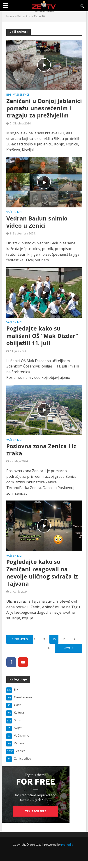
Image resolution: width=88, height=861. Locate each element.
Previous (21, 639)
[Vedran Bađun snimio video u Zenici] (44, 181)
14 (49, 648)
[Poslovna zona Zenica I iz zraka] (44, 409)
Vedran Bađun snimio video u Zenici (36, 222)
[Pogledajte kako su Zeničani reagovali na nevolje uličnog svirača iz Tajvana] (44, 525)
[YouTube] (23, 662)
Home (10, 16)
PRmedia (67, 845)
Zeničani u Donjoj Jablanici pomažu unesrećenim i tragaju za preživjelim (44, 108)
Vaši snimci (24, 16)
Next (67, 648)
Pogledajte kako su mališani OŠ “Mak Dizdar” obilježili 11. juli (42, 336)
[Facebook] (11, 662)
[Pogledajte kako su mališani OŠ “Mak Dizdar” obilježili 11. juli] (44, 292)
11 (63, 639)
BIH (8, 94)
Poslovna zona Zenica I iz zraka (41, 449)
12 (73, 639)
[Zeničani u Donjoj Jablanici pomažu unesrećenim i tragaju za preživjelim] (44, 64)
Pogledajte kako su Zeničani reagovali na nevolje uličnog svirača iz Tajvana (42, 572)
